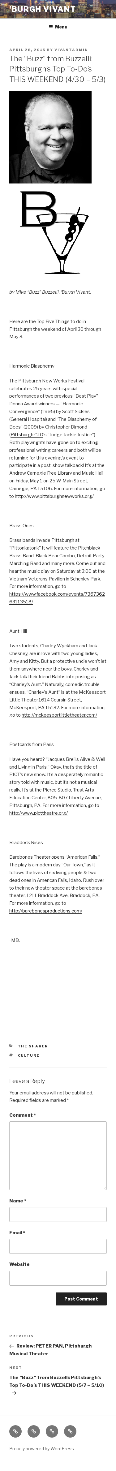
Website (19, 1264)
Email (17, 1233)
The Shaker (33, 1046)
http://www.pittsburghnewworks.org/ (54, 496)
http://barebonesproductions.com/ (45, 911)
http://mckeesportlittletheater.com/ (59, 715)
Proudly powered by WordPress (41, 1448)
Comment (22, 1115)
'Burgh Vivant (42, 9)
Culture (29, 1055)
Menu (61, 26)
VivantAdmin (71, 50)
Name (17, 1201)
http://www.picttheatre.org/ (38, 813)
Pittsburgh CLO (27, 435)
